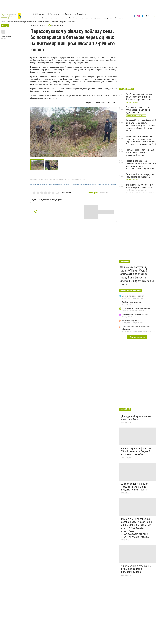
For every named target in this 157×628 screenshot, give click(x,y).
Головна (3, 22)
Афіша (68, 14)
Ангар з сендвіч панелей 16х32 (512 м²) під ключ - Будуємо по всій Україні (135, 486)
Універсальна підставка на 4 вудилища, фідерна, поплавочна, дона (137, 569)
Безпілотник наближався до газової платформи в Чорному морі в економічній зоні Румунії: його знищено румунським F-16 (141, 140)
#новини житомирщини (71, 184)
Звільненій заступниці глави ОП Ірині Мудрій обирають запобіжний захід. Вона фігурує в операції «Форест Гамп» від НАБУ (141, 125)
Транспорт (89, 18)
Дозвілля (82, 14)
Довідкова (98, 18)
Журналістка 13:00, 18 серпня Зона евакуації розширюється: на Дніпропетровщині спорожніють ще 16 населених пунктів (140, 190)
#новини (113, 184)
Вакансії (45, 18)
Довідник (54, 14)
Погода (81, 18)
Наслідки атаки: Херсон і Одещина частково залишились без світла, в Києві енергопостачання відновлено (141, 165)
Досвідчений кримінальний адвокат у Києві (136, 418)
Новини (40, 14)
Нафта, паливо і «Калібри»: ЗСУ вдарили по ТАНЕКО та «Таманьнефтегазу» (140, 152)
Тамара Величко (6, 36)
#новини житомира (55, 184)
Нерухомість (63, 18)
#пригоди (101, 184)
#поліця (33, 184)
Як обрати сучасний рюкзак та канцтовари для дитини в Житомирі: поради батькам (140, 97)
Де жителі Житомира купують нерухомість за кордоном (140, 175)
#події (107, 184)
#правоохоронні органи (88, 184)
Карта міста (53, 18)
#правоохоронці (42, 184)
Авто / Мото (73, 18)
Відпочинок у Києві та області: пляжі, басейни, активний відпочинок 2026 (140, 110)
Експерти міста (108, 18)
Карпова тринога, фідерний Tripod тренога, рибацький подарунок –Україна (136, 451)
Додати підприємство (137, 337)
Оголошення (119, 18)
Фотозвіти (37, 18)
